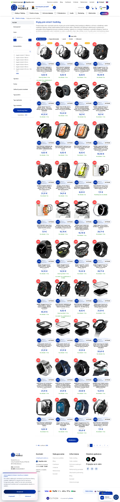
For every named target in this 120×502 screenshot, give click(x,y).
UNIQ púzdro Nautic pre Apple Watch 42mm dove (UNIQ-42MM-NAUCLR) (63, 345)
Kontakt (92, 2)
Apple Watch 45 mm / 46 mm (23, 70)
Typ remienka (17, 105)
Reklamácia (83, 2)
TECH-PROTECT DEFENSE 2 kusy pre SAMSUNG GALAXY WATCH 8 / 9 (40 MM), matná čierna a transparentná (82, 69)
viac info (73, 36)
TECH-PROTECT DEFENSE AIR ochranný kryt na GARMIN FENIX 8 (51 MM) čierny (63, 306)
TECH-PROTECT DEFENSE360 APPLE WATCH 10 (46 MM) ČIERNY (44, 424)
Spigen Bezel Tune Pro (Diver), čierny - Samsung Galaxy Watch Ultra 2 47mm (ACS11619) (44, 108)
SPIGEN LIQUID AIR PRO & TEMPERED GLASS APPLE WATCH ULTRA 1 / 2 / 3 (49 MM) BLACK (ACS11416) (100, 148)
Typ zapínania (17, 100)
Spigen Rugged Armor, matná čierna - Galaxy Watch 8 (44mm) (44, 266)
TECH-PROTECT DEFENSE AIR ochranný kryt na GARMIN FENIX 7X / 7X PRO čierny (82, 306)
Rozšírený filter (22, 110)
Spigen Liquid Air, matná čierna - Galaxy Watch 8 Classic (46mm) (82, 266)
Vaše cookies (73, 461)
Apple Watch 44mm (22, 67)
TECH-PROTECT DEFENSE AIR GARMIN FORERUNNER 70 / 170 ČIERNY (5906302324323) (44, 148)
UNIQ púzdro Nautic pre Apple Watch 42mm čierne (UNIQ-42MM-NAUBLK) (81, 345)
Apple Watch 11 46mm (23, 55)
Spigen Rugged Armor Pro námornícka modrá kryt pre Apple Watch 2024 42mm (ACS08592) (82, 424)
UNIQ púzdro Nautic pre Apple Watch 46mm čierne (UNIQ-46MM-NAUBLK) (44, 345)
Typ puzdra (16, 95)
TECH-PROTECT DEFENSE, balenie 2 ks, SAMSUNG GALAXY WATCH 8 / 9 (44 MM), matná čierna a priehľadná (63, 70)
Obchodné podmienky (76, 472)
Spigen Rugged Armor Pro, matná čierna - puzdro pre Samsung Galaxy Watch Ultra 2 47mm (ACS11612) (100, 69)
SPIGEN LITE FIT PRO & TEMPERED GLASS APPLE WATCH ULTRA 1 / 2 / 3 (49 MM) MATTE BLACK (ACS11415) (63, 188)
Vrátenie (75, 2)
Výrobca (15, 78)
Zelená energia (18, 2)
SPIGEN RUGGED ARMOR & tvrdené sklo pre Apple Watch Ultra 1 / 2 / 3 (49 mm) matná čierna (44, 187)
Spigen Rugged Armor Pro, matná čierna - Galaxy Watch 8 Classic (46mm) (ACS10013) (44, 306)
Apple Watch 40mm (22, 60)
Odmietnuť (28, 496)
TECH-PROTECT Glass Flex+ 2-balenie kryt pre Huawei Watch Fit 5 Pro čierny (44, 227)
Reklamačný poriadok (76, 469)
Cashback (68, 2)
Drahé (71, 39)
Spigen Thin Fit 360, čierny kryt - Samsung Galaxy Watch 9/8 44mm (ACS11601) (63, 108)
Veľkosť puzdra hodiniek (20, 89)
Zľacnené (78, 39)
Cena (14, 32)
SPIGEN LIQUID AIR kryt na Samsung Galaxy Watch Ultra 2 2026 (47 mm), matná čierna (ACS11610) (101, 108)
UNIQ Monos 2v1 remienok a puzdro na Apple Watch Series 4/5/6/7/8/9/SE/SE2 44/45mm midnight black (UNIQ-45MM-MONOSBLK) (82, 386)
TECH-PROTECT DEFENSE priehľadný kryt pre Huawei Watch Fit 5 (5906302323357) (82, 187)
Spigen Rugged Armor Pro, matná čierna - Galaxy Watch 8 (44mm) (100, 266)
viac (17, 73)
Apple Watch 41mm (22, 62)
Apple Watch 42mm (22, 64)
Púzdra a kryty (20, 18)
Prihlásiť (101, 2)
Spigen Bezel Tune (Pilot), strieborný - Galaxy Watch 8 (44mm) (100, 227)
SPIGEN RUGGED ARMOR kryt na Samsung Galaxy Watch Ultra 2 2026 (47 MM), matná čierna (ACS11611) (82, 108)
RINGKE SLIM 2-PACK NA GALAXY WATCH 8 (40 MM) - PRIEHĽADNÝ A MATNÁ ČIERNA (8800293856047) (81, 227)
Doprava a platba (52, 2)
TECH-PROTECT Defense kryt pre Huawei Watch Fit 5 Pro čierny (63, 148)
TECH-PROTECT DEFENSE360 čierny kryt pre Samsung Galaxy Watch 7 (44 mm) (100, 424)
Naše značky (73, 458)
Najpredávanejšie (54, 39)
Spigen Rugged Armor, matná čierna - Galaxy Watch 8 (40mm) (63, 266)
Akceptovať (20, 491)
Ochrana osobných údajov (75, 465)
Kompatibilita (17, 46)
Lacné (64, 39)
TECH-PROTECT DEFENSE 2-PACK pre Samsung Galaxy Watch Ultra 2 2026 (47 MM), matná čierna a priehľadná (44, 69)
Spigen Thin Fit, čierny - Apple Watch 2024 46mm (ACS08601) (63, 424)
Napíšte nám (30, 2)
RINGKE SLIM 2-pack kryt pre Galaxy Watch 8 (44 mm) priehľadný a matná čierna (63, 227)
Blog (61, 2)
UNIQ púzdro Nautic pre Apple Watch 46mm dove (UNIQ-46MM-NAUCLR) (101, 306)
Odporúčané (42, 39)
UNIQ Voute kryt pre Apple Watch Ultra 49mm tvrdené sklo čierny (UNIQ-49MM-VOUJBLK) (100, 345)
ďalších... (73, 440)
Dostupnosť (16, 27)
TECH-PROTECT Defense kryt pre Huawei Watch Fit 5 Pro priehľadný (82, 148)
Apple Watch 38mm (22, 57)
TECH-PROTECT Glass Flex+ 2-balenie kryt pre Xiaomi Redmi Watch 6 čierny (100, 187)
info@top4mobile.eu (42, 458)
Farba (15, 84)
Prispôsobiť (12, 496)
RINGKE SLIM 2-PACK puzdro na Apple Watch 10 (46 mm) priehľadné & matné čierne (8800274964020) (100, 385)
